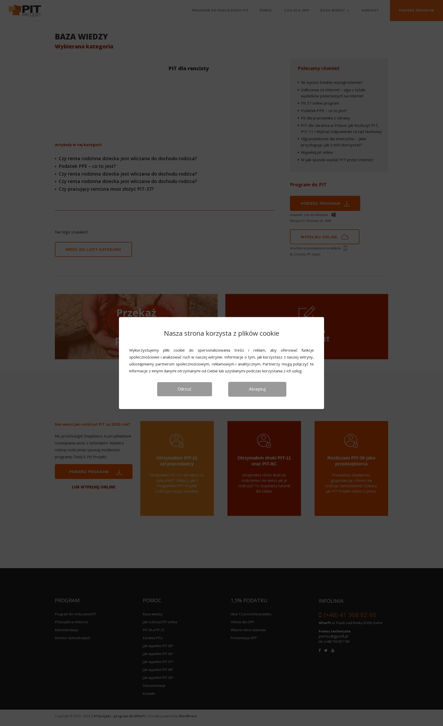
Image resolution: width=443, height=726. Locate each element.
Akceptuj (257, 389)
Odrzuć (185, 389)
